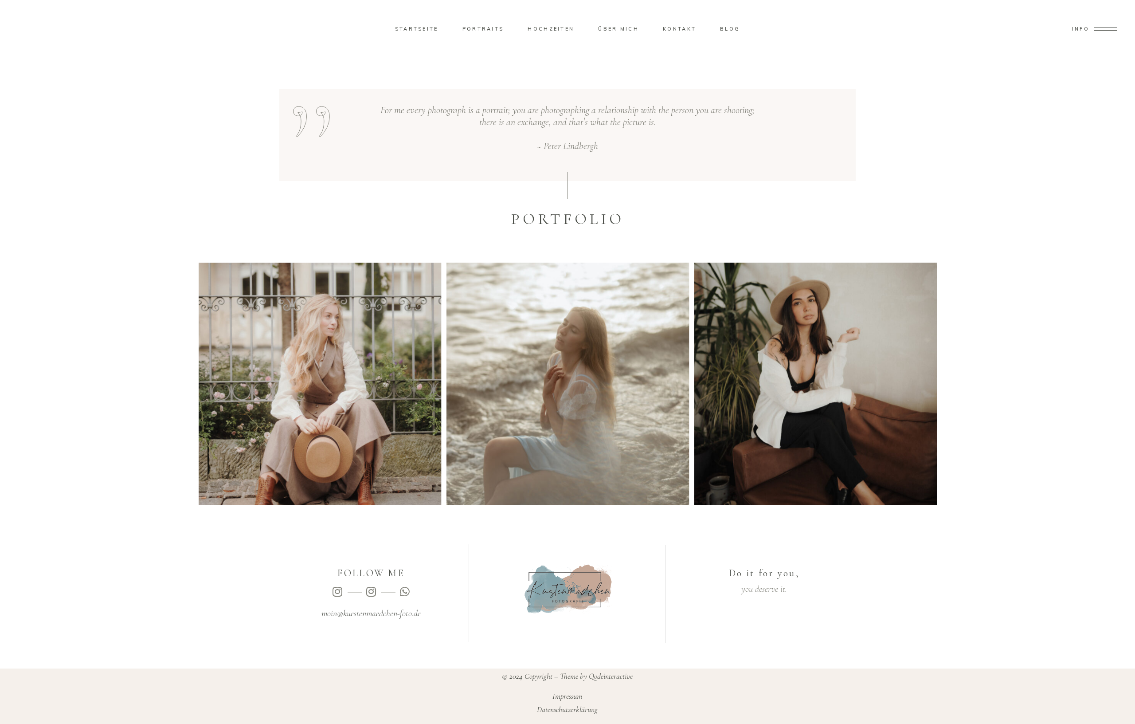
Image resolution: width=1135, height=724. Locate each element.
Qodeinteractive (611, 676)
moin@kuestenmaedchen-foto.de (371, 613)
